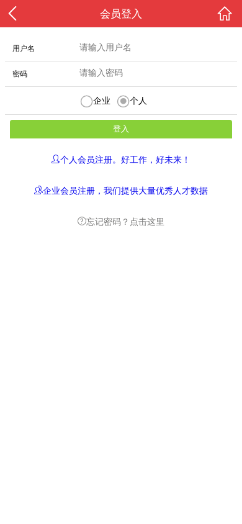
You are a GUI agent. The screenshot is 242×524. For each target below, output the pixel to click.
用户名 (23, 48)
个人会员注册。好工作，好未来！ (125, 159)
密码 (19, 74)
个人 (138, 101)
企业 (101, 101)
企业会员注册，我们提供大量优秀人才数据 (125, 190)
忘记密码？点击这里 (125, 221)
